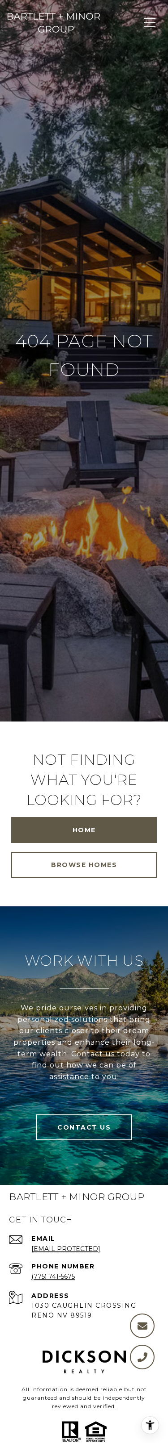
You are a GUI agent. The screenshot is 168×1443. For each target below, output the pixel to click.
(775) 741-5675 (53, 1276)
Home (84, 830)
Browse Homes (84, 865)
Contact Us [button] (84, 1127)
